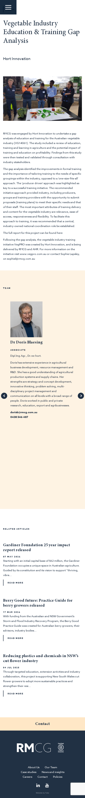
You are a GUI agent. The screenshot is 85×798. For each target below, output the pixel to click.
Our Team (51, 767)
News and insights (53, 772)
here (60, 233)
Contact (43, 777)
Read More (16, 582)
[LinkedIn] (38, 785)
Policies (57, 777)
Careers (27, 777)
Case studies (28, 772)
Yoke (47, 793)
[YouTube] (47, 785)
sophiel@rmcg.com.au (21, 258)
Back (11, 9)
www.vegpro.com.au (33, 254)
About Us (33, 767)
